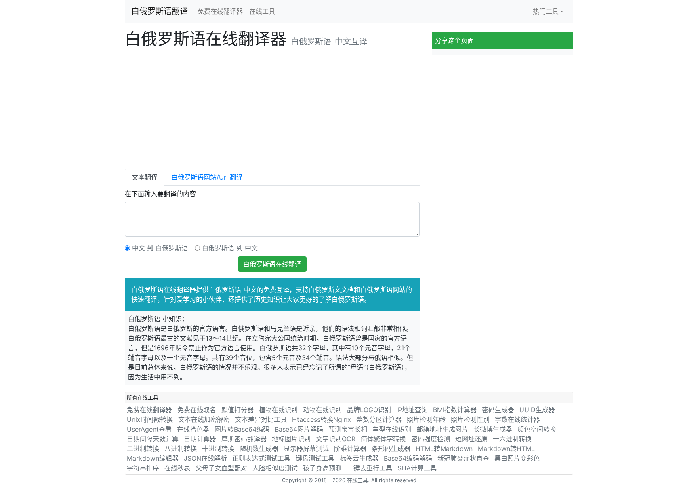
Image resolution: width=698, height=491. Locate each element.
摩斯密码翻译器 (244, 439)
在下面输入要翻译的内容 (160, 194)
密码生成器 (498, 410)
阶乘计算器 (350, 448)
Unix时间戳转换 (150, 419)
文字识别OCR (335, 439)
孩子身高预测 (322, 468)
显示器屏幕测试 (306, 448)
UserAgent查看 (149, 429)
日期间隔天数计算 (153, 439)
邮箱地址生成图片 (442, 429)
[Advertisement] (272, 108)
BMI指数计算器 (455, 410)
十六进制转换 (512, 439)
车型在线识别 (391, 429)
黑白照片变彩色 (517, 458)
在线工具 (262, 11)
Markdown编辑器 (153, 458)
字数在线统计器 (517, 419)
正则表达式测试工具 (261, 458)
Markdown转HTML (506, 448)
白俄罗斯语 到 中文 (230, 248)
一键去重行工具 (369, 468)
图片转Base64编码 (241, 429)
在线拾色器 (193, 429)
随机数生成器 (259, 448)
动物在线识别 (322, 410)
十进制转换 (218, 448)
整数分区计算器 (379, 419)
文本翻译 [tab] (145, 177)
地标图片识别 (291, 439)
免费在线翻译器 (220, 11)
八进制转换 (180, 448)
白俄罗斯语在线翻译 (272, 264)
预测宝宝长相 (347, 429)
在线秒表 (177, 468)
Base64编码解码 (408, 458)
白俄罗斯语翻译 (159, 11)
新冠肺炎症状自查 (463, 458)
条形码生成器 (391, 448)
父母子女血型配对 (221, 468)
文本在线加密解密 (204, 419)
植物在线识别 (278, 410)
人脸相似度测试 (275, 468)
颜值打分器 (237, 410)
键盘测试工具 (315, 458)
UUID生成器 (537, 410)
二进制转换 (143, 448)
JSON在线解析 (205, 458)
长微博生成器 (492, 429)
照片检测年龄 (426, 419)
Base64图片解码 (299, 429)
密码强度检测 (430, 439)
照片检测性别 (470, 419)
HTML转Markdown (444, 448)
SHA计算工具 (417, 468)
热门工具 (546, 11)
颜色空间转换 (536, 429)
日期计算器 (200, 439)
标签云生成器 (359, 458)
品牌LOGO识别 (369, 410)
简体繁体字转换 (383, 439)
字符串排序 (143, 468)
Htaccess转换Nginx (321, 419)
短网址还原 (471, 439)
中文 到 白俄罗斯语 (160, 248)
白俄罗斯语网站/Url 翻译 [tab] (207, 177)
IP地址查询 (412, 410)
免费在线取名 (196, 410)
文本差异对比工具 (261, 419)
